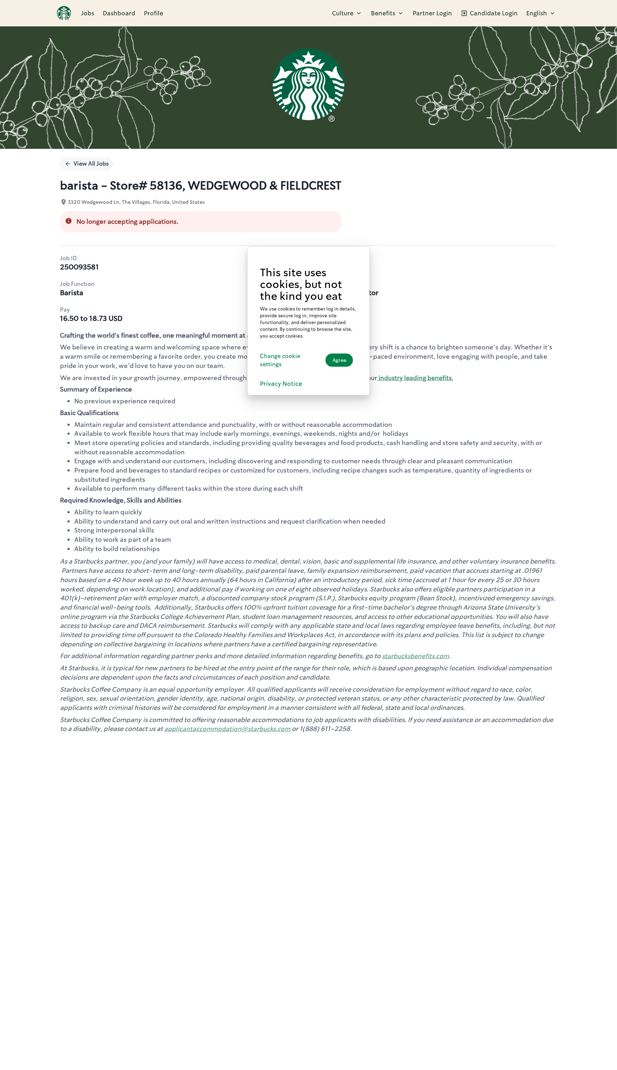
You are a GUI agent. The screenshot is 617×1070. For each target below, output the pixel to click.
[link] (64, 13)
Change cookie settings (280, 360)
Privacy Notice (281, 384)
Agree (339, 360)
